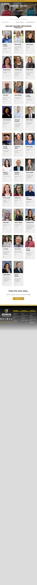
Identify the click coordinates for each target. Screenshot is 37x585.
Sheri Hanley (18, 44)
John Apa (5, 95)
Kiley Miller (6, 222)
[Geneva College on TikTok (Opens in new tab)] (11, 319)
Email (8, 51)
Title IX (14, 318)
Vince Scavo (18, 249)
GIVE (20, 0)
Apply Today (18, 298)
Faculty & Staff (16, 19)
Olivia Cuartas (29, 69)
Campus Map (10, 322)
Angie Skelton (6, 274)
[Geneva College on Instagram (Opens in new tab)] (5, 319)
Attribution (15, 322)
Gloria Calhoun (7, 119)
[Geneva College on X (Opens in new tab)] (3, 319)
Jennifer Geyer (18, 69)
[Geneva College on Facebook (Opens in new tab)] (0, 319)
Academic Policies (33, 317)
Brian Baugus (18, 95)
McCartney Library (33, 313)
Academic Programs (24, 320)
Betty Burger (29, 146)
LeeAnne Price (30, 222)
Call (4, 51)
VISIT (24, 0)
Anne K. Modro (18, 222)
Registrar (22, 313)
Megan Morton (7, 69)
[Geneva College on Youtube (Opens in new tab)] (7, 319)
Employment (15, 320)
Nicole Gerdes (6, 197)
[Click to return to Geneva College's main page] (5, 5)
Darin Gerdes (29, 119)
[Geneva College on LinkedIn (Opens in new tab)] (9, 319)
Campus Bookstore (31, 316)
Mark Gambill (29, 172)
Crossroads (23, 318)
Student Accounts (24, 315)
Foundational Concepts (15, 314)
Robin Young (29, 44)
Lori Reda (5, 249)
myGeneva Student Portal (32, 323)
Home (11, 19)
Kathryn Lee (18, 197)
